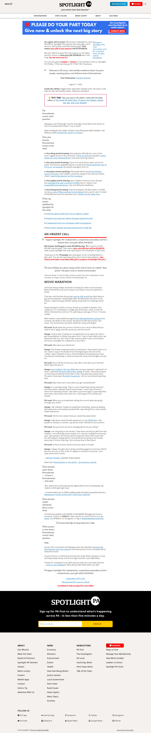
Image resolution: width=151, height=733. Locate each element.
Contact (21, 683)
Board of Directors (26, 658)
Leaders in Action (114, 662)
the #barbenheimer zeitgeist (89, 318)
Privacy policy (129, 730)
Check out (82, 194)
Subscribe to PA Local (75, 578)
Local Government (55, 679)
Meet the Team (25, 654)
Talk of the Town (84, 671)
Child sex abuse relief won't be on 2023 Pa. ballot (67, 214)
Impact (21, 666)
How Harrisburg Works (57, 671)
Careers (21, 675)
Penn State (52, 683)
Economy (51, 649)
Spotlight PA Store (114, 666)
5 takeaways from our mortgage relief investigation (68, 223)
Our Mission (23, 649)
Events (50, 662)
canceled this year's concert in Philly (64, 183)
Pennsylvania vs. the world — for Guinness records (75, 462)
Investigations (40, 16)
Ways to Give (112, 649)
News (50, 645)
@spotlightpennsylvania (92, 518)
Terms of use (121, 730)
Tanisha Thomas (83, 78)
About (98, 16)
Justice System (54, 675)
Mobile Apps (23, 679)
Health (50, 666)
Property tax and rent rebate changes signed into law (69, 218)
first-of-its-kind (84, 156)
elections (113, 16)
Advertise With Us (26, 692)
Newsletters (84, 645)
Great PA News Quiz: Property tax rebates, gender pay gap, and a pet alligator (81, 101)
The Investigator (84, 654)
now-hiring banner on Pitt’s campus (66, 176)
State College (61, 16)
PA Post (80, 649)
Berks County (81, 16)
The (57, 100)
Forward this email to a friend (69, 133)
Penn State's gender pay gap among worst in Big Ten (69, 228)
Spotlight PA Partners (28, 662)
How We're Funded (115, 658)
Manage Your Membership (118, 654)
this (89, 194)
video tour (95, 194)
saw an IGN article (81, 296)
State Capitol (53, 692)
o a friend (75, 582)
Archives (51, 700)
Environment (53, 658)
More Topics (52, 696)
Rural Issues (52, 688)
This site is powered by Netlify (39, 730)
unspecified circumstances (56, 185)
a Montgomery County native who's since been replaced (74, 493)
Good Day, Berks (84, 662)
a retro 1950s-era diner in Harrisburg (67, 192)
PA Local (80, 658)
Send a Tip (22, 688)
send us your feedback (56, 565)
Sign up (97, 624)
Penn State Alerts (85, 666)
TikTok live (92, 420)
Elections (51, 654)
